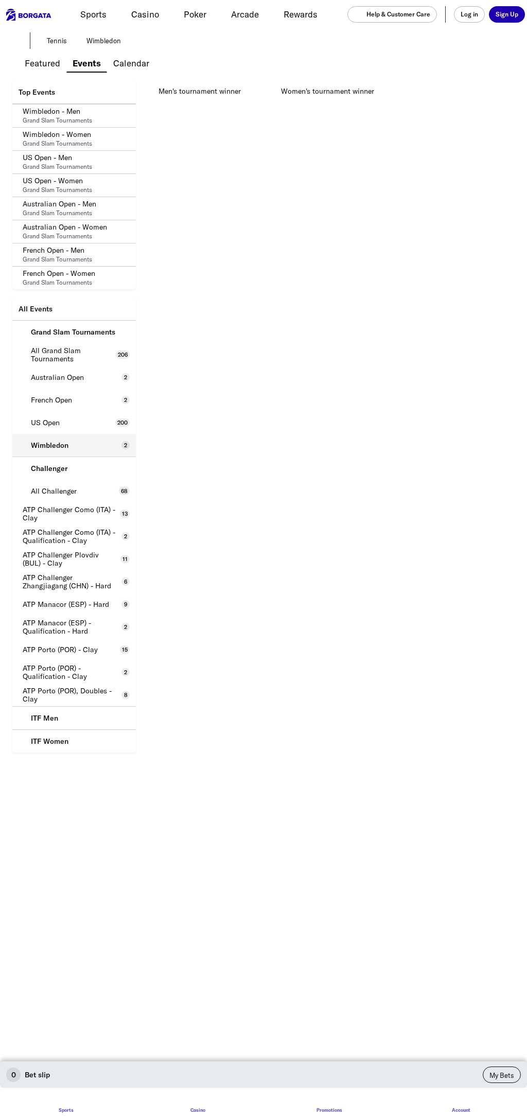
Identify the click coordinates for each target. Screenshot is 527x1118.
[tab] (42, 62)
